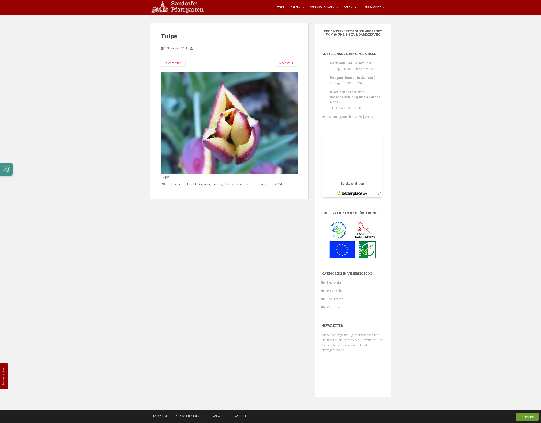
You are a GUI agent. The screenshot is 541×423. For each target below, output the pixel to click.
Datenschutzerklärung (190, 416)
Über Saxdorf (372, 7)
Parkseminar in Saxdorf (351, 63)
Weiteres (333, 307)
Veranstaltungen (322, 7)
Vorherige (174, 63)
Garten (295, 7)
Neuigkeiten (335, 282)
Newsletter (3, 376)
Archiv (369, 117)
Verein (348, 7)
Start (280, 7)
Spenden (527, 417)
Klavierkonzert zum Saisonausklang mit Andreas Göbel (355, 97)
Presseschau (335, 291)
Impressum (160, 416)
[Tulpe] (229, 122)
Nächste (285, 63)
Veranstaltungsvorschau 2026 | (343, 117)
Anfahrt (219, 416)
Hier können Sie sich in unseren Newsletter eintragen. (352, 345)
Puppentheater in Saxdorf (352, 77)
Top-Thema (335, 299)
